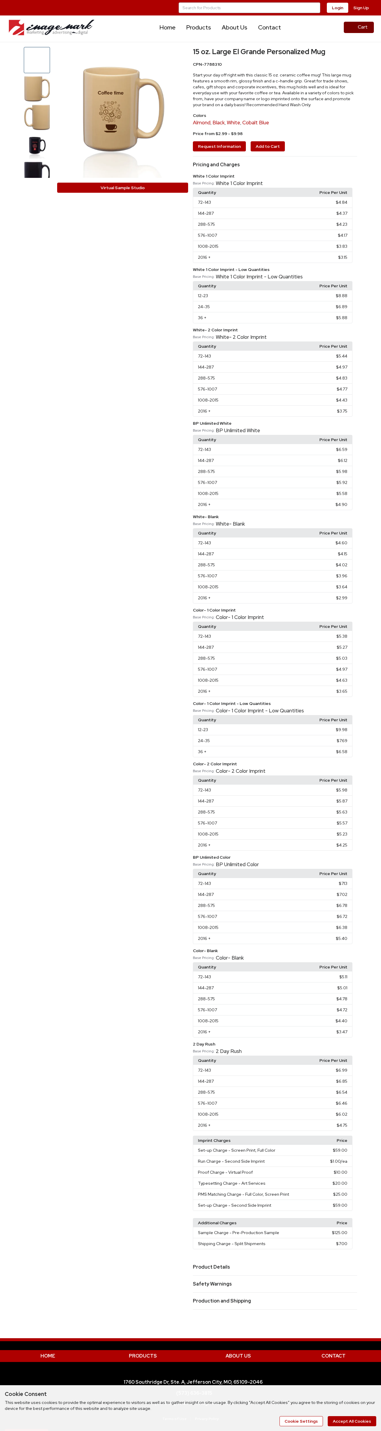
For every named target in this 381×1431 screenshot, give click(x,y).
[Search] (315, 8)
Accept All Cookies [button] (352, 1421)
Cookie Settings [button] (301, 1421)
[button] (275, 164)
